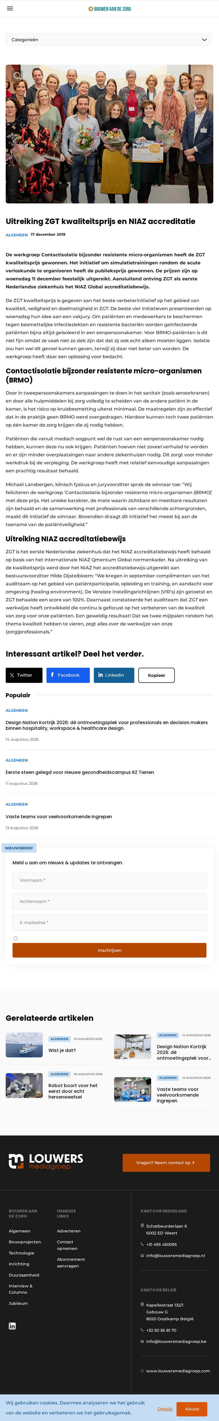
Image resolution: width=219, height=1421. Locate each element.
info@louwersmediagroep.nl (175, 1255)
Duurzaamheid (24, 1275)
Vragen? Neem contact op (163, 1162)
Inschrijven (109, 950)
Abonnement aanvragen (71, 1262)
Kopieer (156, 675)
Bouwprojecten (25, 1241)
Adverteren (69, 1231)
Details (165, 1409)
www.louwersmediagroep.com (178, 1371)
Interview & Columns (21, 1289)
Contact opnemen (67, 1245)
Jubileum (18, 1303)
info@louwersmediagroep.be (176, 1341)
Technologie (21, 1253)
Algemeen (17, 235)
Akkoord (192, 1409)
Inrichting (19, 1264)
